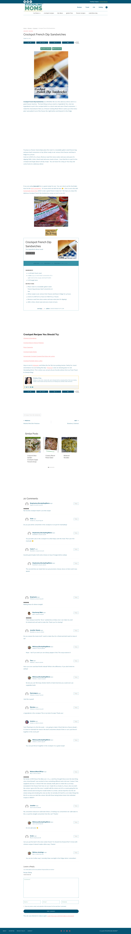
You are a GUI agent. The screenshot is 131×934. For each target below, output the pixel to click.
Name (26, 902)
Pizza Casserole (28, 347)
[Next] (75, 451)
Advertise (11, 930)
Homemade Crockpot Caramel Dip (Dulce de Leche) (39, 356)
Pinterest (49, 367)
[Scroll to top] (128, 929)
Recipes (79, 7)
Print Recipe (57, 48)
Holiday (101, 7)
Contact (30, 930)
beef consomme (36, 188)
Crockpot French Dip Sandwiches (32, 415)
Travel (87, 7)
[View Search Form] (107, 7)
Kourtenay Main (37, 612)
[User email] (32, 387)
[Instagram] (27, 1)
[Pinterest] (31, 1)
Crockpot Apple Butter (30, 352)
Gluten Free (69, 13)
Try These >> (37, 13)
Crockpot (35, 28)
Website (64, 902)
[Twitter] (26, 387)
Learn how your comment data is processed (60, 916)
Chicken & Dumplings (29, 338)
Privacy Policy (21, 930)
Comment (27, 879)
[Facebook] (24, 1)
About (4, 930)
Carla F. (32, 549)
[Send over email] (68, 43)
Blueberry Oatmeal (73, 422)
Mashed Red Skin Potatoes (31, 422)
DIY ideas (60, 13)
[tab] (48, 467)
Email (45, 902)
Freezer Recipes (80, 13)
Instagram (36, 365)
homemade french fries (30, 191)
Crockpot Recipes (103, 1)
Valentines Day (93, 13)
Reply (76, 503)
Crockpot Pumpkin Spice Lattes (32, 361)
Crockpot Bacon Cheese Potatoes (33, 343)
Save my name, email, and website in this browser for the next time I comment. (45, 906)
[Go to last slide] (27, 451)
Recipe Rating (27, 872)
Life (94, 7)
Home (24, 28)
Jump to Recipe (46, 48)
